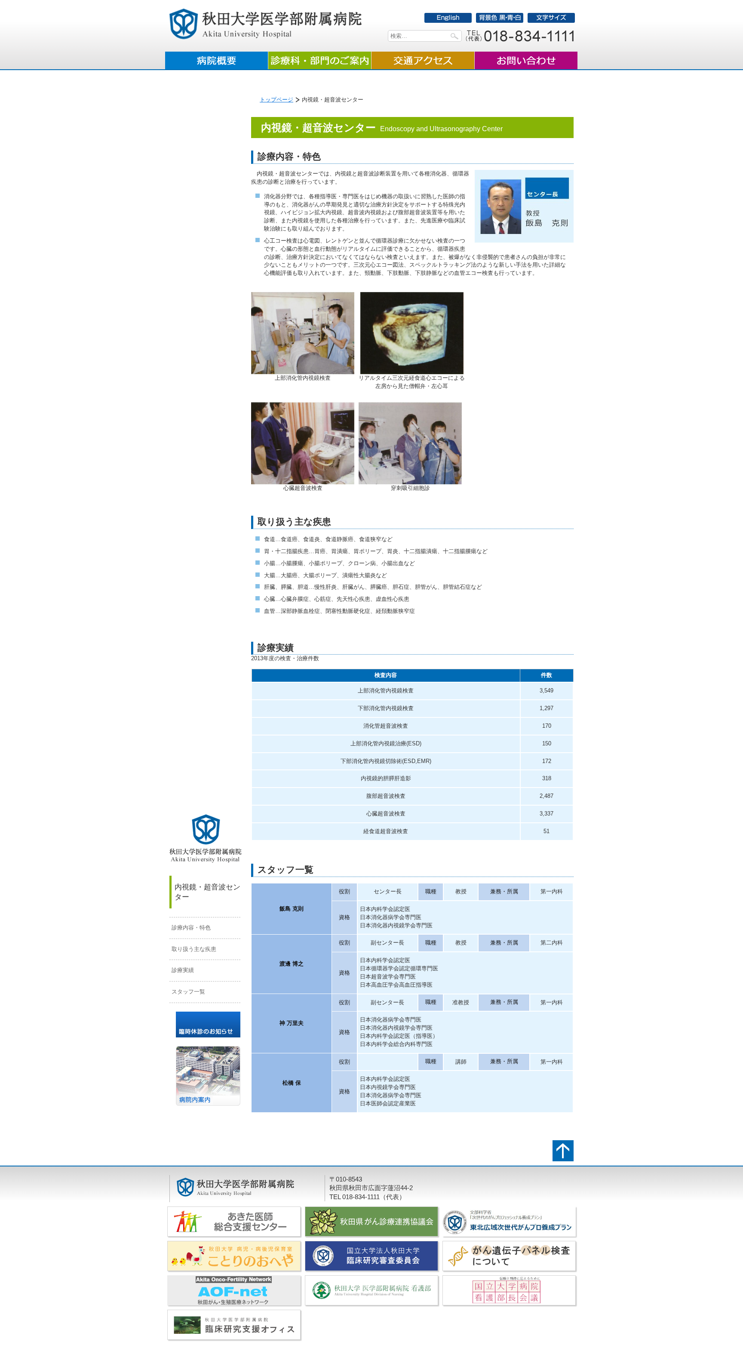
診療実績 (183, 970)
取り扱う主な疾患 (194, 949)
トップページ (276, 99)
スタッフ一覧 (188, 991)
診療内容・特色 (191, 927)
